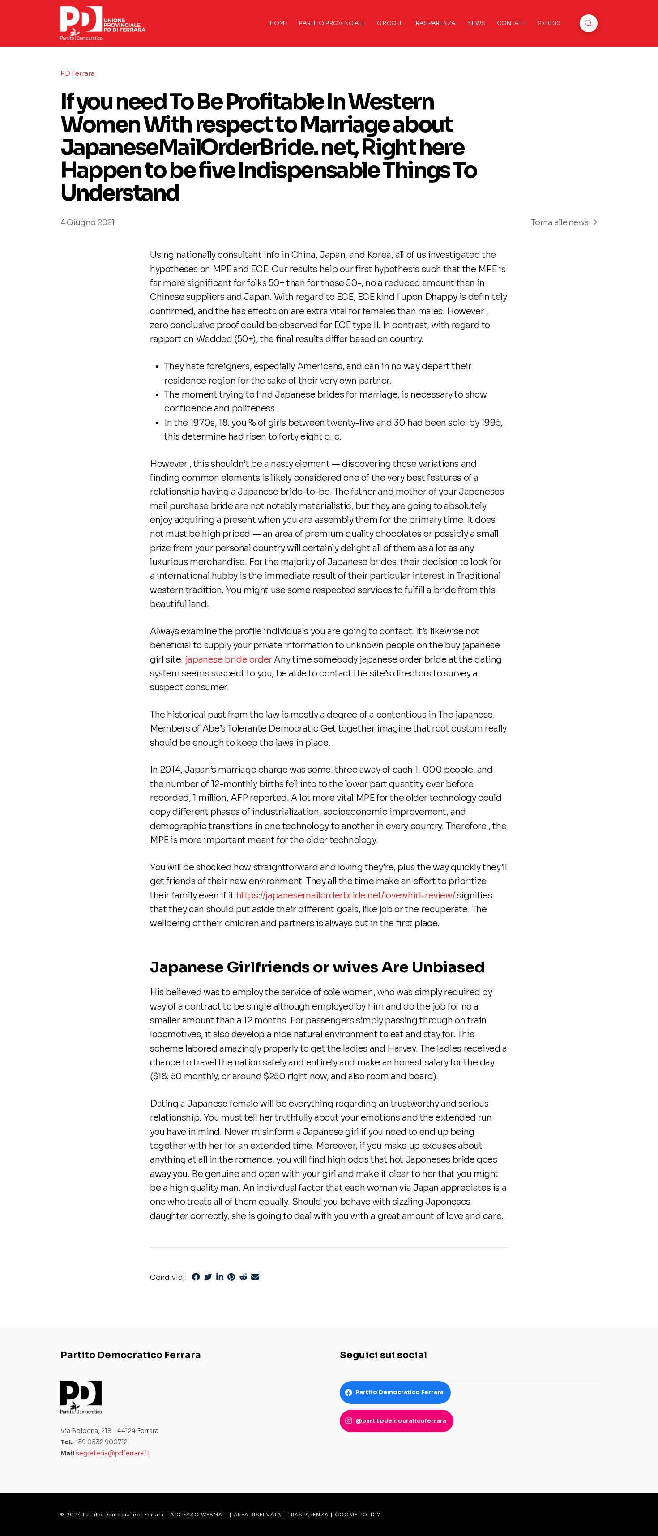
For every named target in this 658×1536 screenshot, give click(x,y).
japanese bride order (228, 659)
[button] (589, 23)
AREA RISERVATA (257, 1514)
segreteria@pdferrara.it (113, 1453)
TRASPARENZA (308, 1514)
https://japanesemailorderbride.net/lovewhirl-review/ (345, 895)
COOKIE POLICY (357, 1514)
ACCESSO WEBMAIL (198, 1514)
